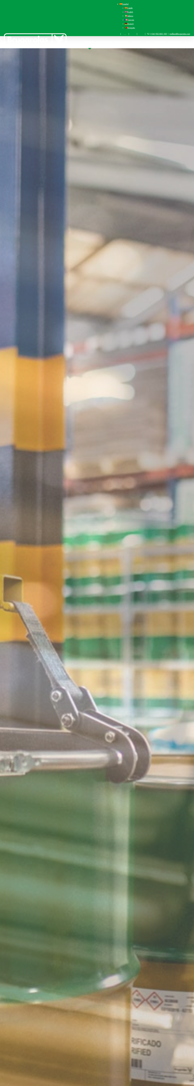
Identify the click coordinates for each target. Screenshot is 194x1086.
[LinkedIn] (116, 33)
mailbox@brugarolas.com (179, 33)
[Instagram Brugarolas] (133, 33)
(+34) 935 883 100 (158, 33)
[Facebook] (124, 33)
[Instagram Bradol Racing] (141, 33)
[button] (186, 42)
